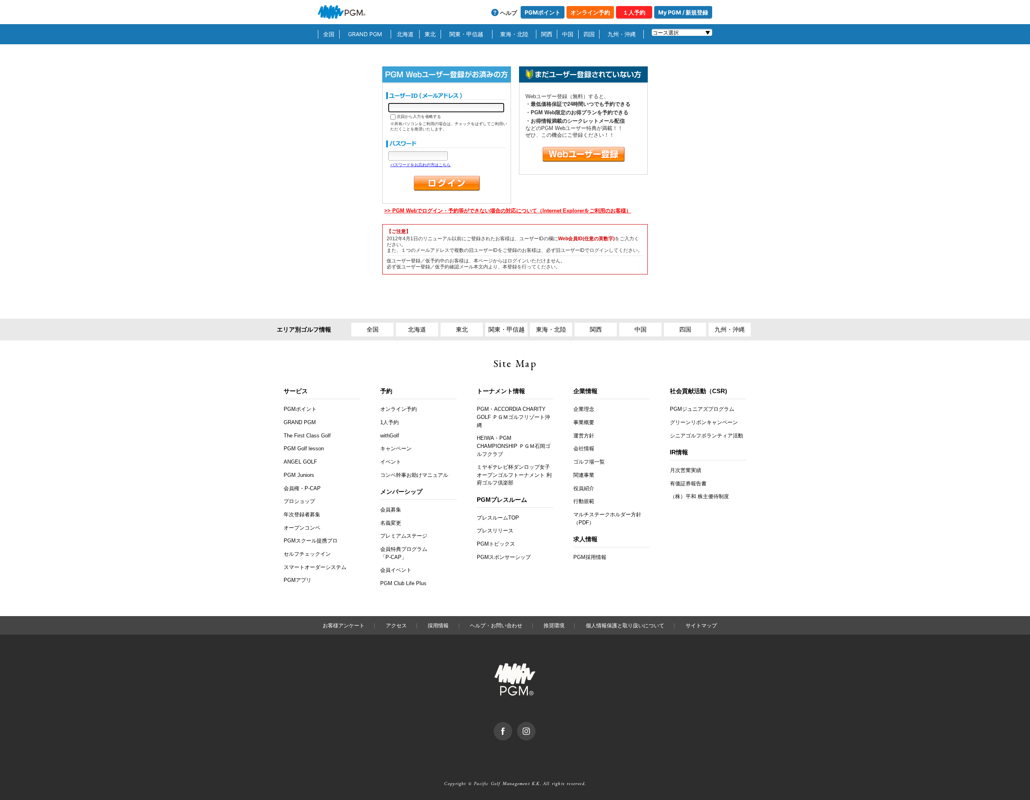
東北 (430, 34)
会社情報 (583, 448)
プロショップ (299, 501)
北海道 (405, 34)
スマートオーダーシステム (315, 567)
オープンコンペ (302, 528)
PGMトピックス (496, 544)
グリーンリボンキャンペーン (704, 422)
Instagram (535, 726)
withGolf (389, 436)
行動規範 (583, 501)
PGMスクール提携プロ (311, 541)
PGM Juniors (299, 475)
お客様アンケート (344, 626)
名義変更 (390, 523)
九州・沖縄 (622, 34)
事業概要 (583, 422)
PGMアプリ (297, 580)
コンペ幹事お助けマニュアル (414, 475)
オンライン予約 (590, 12)
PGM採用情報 (589, 557)
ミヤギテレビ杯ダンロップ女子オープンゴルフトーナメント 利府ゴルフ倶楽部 (514, 475)
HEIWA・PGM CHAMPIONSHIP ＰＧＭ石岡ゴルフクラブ (513, 446)
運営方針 (583, 436)
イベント (390, 462)
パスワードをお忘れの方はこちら (420, 165)
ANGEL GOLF (300, 462)
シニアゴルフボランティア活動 (706, 436)
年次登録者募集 (302, 514)
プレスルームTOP (498, 518)
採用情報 (438, 626)
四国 (589, 34)
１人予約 (634, 12)
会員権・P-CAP (302, 488)
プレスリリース (495, 531)
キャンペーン (396, 448)
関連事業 (583, 475)
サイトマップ (701, 626)
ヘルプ (508, 12)
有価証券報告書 (688, 483)
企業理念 (583, 409)
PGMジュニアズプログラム (702, 409)
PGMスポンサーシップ (504, 557)
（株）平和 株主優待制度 (699, 496)
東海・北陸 (514, 34)
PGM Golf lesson (304, 448)
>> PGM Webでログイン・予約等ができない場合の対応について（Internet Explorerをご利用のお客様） (507, 211)
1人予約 (389, 422)
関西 (546, 34)
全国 (328, 34)
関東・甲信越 (466, 34)
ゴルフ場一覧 (589, 462)
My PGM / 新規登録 (683, 12)
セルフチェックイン (307, 554)
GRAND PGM (365, 34)
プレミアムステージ (403, 536)
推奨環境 (554, 626)
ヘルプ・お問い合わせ (496, 626)
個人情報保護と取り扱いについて (625, 626)
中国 (567, 34)
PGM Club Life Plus (403, 583)
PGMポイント (542, 12)
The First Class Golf (307, 436)
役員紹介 (583, 488)
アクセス (396, 626)
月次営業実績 (685, 470)
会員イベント (396, 570)
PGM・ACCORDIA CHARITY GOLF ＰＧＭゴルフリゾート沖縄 (513, 417)
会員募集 (390, 510)
